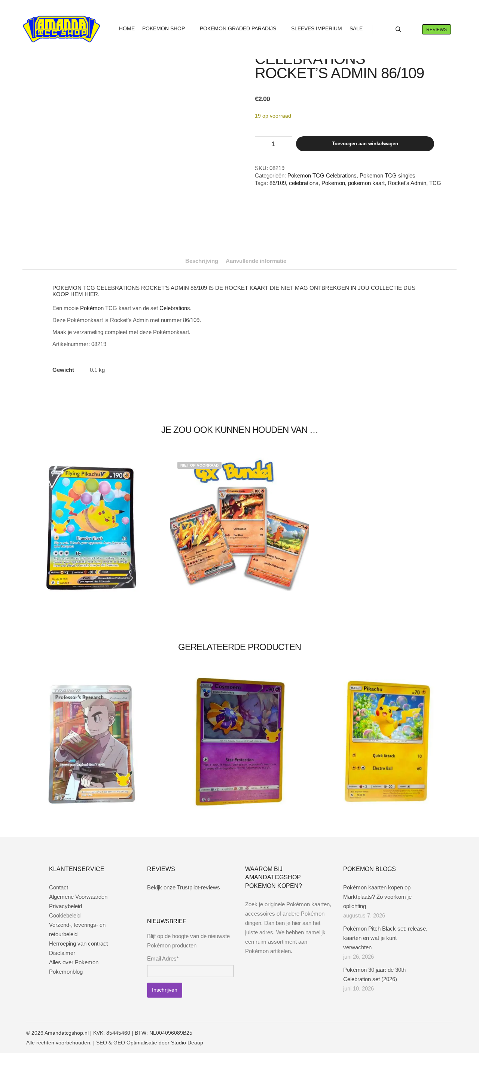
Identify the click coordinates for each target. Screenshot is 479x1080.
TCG (435, 183)
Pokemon (333, 183)
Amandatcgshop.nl (67, 1033)
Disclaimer (62, 953)
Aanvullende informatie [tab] (256, 261)
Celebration (173, 308)
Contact (58, 887)
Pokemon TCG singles (387, 175)
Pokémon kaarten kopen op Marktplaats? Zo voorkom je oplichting (377, 896)
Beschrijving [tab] (201, 261)
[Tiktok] (448, 1033)
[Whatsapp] (437, 1033)
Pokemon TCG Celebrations (322, 175)
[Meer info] (411, 29)
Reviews (436, 29)
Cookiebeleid (64, 915)
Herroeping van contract (78, 943)
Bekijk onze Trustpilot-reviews (183, 887)
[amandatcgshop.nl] (61, 29)
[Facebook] (414, 1033)
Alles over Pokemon (73, 962)
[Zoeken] (398, 29)
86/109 (277, 183)
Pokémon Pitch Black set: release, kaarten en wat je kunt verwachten (385, 937)
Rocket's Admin (407, 183)
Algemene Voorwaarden (78, 897)
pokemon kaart (366, 183)
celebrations (303, 183)
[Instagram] (425, 1033)
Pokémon (92, 308)
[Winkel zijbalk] (384, 29)
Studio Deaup (187, 1043)
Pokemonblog (66, 971)
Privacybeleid (65, 906)
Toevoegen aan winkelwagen (365, 143)
